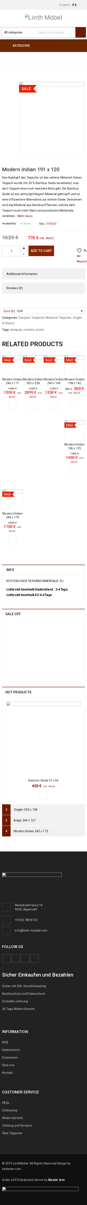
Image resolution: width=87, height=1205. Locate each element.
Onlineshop (10, 1110)
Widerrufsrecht (13, 1118)
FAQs (5, 1102)
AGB (5, 1042)
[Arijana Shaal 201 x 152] (17, 662)
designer (16, 329)
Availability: (9, 223)
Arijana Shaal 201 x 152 (47, 654)
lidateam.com (11, 1169)
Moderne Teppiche (34, 57)
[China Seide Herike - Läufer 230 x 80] (17, 633)
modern (28, 329)
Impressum (10, 1057)
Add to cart (41, 251)
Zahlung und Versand (17, 1125)
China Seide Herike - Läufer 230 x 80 (53, 627)
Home (7, 57)
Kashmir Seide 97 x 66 (43, 780)
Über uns (8, 1065)
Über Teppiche (12, 1133)
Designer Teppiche (18, 62)
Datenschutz (11, 1050)
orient (40, 329)
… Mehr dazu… (24, 216)
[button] (12, 406)
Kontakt (7, 1072)
